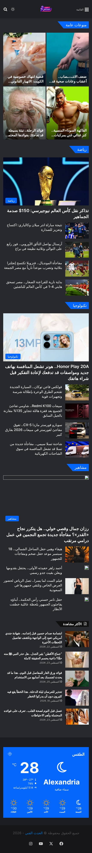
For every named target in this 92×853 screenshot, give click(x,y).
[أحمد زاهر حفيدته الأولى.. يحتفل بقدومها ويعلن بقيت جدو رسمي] (87, 568)
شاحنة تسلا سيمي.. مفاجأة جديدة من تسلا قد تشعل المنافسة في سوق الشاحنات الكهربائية (36, 449)
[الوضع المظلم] (13, 11)
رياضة (82, 149)
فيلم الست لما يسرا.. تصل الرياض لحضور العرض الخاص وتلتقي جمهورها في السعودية (33, 585)
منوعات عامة (76, 25)
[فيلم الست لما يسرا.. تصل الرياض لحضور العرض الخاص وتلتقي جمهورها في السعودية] (77, 586)
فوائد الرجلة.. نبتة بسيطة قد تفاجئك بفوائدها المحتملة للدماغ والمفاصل (24, 135)
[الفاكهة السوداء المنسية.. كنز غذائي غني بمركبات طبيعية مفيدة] (67, 112)
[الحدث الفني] (46, 9)
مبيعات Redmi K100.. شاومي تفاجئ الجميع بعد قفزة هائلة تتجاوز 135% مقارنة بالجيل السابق (32, 411)
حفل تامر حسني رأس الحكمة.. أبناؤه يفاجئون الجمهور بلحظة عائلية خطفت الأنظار (36, 604)
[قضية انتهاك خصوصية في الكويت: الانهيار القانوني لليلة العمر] (24, 59)
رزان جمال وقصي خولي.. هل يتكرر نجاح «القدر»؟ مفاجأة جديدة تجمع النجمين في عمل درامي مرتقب (47, 534)
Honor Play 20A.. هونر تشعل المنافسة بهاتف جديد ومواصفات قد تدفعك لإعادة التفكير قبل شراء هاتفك (47, 372)
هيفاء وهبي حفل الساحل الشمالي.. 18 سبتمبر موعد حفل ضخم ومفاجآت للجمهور (35, 554)
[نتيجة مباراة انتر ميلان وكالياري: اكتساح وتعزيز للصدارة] (77, 231)
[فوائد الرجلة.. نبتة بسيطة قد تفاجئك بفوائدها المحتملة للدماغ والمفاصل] (24, 112)
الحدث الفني (34, 833)
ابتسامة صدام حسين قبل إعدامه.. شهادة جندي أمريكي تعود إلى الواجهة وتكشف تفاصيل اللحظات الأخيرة (33, 637)
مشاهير (81, 467)
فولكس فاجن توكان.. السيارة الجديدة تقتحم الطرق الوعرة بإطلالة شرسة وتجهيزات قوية (36, 392)
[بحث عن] (5, 11)
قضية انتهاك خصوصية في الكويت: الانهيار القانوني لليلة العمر (25, 81)
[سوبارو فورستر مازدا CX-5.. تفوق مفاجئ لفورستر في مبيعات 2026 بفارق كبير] (77, 430)
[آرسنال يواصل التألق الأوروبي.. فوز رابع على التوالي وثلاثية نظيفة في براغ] (77, 250)
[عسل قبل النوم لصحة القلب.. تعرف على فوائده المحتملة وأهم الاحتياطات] (77, 717)
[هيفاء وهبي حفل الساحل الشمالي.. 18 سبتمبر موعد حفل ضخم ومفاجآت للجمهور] (77, 555)
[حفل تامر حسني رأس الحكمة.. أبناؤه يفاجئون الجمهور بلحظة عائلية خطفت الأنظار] (87, 599)
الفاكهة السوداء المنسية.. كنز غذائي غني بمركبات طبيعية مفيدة (69, 135)
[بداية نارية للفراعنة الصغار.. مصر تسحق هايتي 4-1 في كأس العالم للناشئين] (77, 288)
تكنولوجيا (80, 305)
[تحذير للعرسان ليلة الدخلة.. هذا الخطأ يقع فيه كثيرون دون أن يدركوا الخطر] (77, 698)
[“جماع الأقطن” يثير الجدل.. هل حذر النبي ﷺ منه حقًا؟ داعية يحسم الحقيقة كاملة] (77, 660)
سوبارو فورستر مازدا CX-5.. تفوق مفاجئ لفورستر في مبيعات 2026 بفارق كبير (33, 430)
